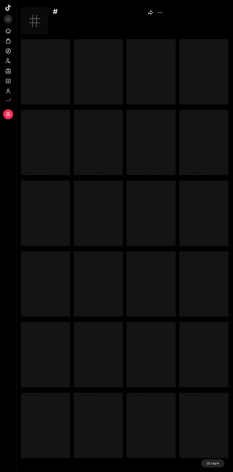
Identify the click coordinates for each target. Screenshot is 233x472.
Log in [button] (215, 463)
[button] (150, 13)
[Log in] (8, 114)
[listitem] (8, 31)
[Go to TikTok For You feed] (8, 8)
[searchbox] (8, 19)
